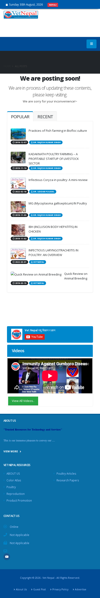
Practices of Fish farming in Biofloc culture (58, 130)
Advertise (80, 589)
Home (7, 66)
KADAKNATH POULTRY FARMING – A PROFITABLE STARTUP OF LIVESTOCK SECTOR (54, 158)
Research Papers (68, 480)
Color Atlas (14, 480)
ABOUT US (13, 473)
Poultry (11, 487)
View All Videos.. (23, 401)
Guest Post (39, 589)
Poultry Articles (66, 473)
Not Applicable (19, 535)
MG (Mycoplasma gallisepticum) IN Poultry (58, 203)
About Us (21, 589)
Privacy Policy (60, 589)
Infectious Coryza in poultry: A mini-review (58, 180)
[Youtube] (6, 556)
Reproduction (16, 494)
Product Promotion (19, 500)
